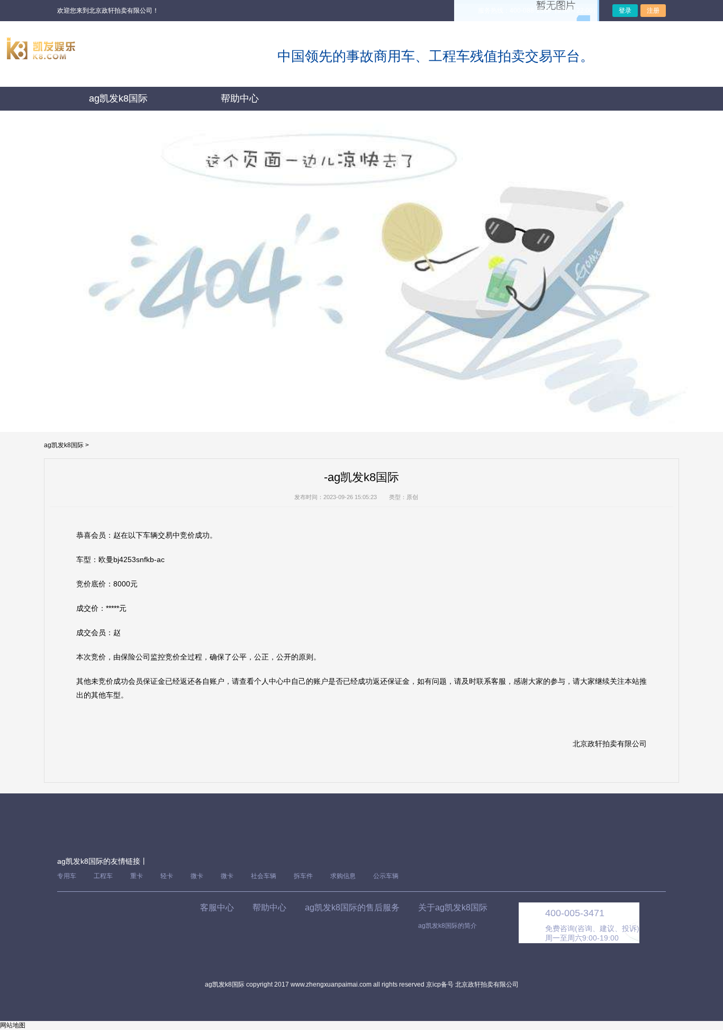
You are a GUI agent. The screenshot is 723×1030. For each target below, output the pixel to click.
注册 (653, 10)
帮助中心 (240, 98)
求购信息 (343, 876)
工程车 (103, 876)
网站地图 (12, 1025)
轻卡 (166, 876)
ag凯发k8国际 (118, 98)
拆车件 (303, 876)
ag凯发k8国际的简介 (447, 925)
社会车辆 (263, 876)
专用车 (66, 876)
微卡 (197, 876)
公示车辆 (386, 876)
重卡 (136, 876)
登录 (625, 10)
